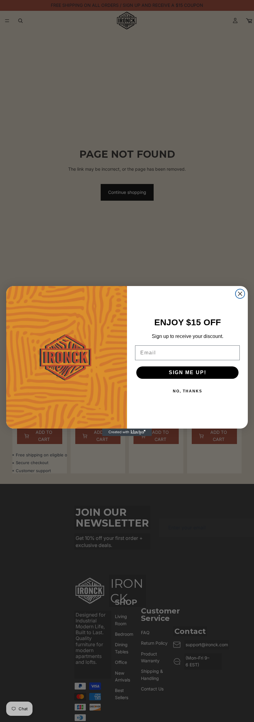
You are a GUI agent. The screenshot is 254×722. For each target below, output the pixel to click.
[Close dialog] (240, 293)
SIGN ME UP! (187, 372)
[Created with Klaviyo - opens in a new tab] (127, 432)
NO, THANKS (187, 391)
